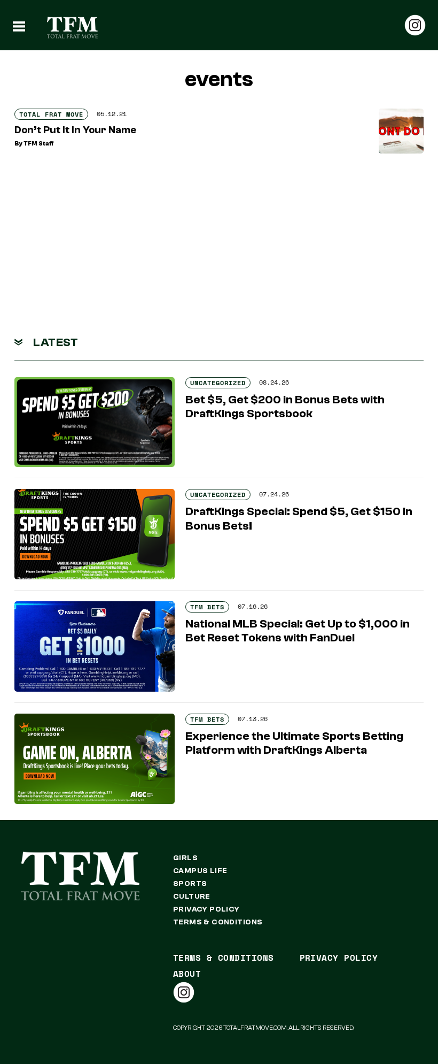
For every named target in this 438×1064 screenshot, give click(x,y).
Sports (190, 883)
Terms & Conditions (218, 922)
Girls (185, 858)
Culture (191, 896)
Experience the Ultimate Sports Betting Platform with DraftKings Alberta (294, 743)
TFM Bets (207, 606)
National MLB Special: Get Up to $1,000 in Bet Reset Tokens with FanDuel (297, 631)
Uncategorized (218, 382)
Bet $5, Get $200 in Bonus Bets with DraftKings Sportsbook (285, 406)
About (187, 973)
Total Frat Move (51, 114)
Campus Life (200, 871)
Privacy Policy (206, 909)
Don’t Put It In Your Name (75, 130)
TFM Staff (39, 143)
